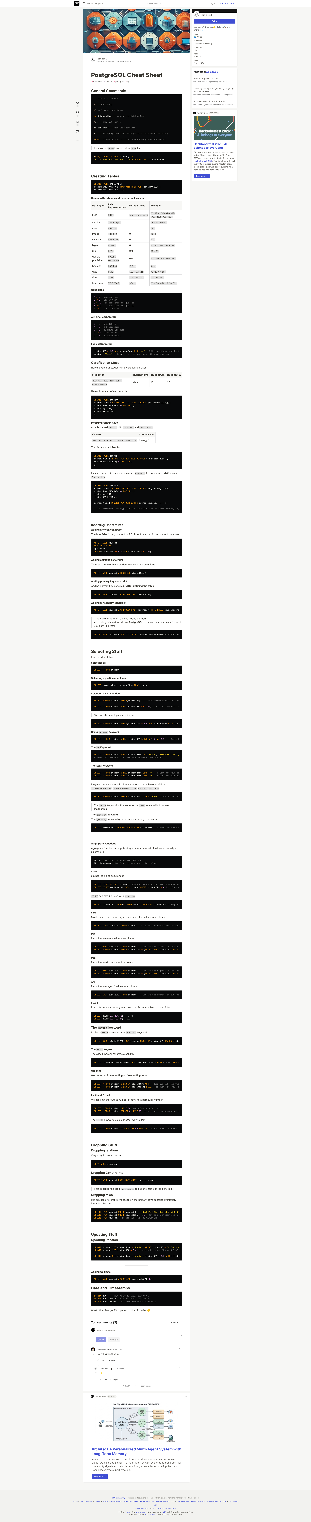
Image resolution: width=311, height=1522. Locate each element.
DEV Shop (233, 1501)
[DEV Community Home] (77, 3)
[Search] (84, 3)
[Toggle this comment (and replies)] (93, 1354)
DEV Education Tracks (119, 1501)
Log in (212, 3)
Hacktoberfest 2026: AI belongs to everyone (210, 145)
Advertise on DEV (147, 1501)
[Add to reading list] (77, 123)
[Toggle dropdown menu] (179, 1348)
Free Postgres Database (216, 1501)
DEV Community (118, 1498)
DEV (164, 1512)
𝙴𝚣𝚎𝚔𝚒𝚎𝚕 (102, 58)
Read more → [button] (100, 1476)
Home (75, 1501)
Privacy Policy (157, 1508)
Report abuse (145, 1386)
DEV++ (97, 1501)
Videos (105, 1501)
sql (127, 81)
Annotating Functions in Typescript (213, 103)
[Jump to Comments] (77, 113)
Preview (114, 1339)
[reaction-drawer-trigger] (77, 104)
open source (140, 1512)
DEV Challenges (86, 1501)
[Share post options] (77, 140)
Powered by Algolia (154, 3)
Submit (101, 1339)
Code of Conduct (129, 1386)
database (97, 81)
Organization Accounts (165, 1501)
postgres (119, 81)
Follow (215, 21)
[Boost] (77, 131)
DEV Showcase (183, 1501)
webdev (108, 81)
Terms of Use (170, 1508)
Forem (127, 1512)
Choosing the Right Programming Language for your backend (213, 91)
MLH (155, 1505)
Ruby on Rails (150, 1514)
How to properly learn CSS (210, 80)
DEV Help (134, 1501)
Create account (227, 3)
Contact (201, 1501)
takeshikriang (104, 1349)
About (193, 1501)
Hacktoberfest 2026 (203, 161)
